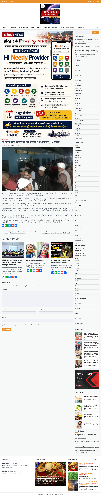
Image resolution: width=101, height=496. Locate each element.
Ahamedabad (78, 147)
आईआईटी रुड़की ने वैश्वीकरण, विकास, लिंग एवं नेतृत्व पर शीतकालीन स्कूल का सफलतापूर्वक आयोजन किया (12, 263)
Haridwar (77, 225)
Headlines (77, 233)
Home (4, 27)
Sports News (78, 303)
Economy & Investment (80, 200)
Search (95, 32)
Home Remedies (79, 240)
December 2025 (78, 83)
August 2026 (78, 63)
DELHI (76, 190)
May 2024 (77, 131)
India (76, 243)
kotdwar (77, 263)
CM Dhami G (78, 175)
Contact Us (80, 27)
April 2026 (77, 73)
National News (78, 278)
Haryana (77, 230)
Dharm (76, 195)
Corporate (77, 178)
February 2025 (78, 108)
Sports (61, 27)
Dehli (76, 185)
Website (4, 317)
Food (76, 210)
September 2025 (79, 90)
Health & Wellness (79, 238)
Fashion (39, 27)
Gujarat (76, 220)
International (78, 250)
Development (78, 193)
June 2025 (77, 98)
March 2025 (78, 105)
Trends (76, 313)
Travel (76, 311)
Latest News (78, 265)
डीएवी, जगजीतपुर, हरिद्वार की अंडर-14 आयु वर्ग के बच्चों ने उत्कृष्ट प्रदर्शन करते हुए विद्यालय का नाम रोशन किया (91, 335)
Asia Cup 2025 (78, 150)
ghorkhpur (77, 213)
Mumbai (77, 271)
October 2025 (78, 88)
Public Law (77, 286)
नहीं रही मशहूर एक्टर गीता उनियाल (35, 260)
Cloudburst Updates (79, 173)
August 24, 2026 (49, 483)
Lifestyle (77, 268)
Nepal (76, 281)
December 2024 (78, 113)
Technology (77, 308)
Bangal (76, 160)
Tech (76, 306)
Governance (78, 215)
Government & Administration (82, 218)
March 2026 (78, 75)
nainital (76, 273)
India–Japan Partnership (80, 245)
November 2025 (79, 85)
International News (79, 253)
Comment (5, 289)
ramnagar (77, 288)
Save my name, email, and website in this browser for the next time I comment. (25, 325)
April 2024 (77, 133)
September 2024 (79, 121)
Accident (77, 145)
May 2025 (77, 100)
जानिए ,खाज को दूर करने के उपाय (90, 423)
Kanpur (76, 258)
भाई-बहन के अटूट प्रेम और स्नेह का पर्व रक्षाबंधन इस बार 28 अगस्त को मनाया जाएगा (49, 480)
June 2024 (77, 128)
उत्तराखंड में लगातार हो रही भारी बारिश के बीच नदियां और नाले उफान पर (61, 262)
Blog (76, 170)
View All (96, 460)
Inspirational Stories (79, 248)
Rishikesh (77, 291)
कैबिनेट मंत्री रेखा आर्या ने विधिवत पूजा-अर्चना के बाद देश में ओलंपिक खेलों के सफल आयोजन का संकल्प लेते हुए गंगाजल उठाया (91, 345)
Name (4, 310)
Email (41, 310)
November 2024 (79, 116)
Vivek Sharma (6, 145)
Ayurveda (77, 155)
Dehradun (77, 188)
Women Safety (78, 326)
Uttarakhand (12, 27)
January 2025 (78, 110)
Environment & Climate (80, 208)
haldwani (77, 223)
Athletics (77, 152)
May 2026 (77, 70)
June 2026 (77, 68)
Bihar (76, 168)
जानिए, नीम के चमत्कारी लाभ (80, 44)
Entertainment (70, 27)
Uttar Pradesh (23, 27)
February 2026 (78, 78)
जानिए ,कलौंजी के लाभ (88, 414)
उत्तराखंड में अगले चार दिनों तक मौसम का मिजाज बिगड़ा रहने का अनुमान (88, 487)
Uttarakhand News (79, 321)
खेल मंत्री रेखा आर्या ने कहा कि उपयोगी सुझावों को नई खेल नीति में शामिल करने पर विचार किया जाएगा (91, 362)
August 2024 (78, 123)
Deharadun (77, 183)
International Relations (80, 255)
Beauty (76, 162)
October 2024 (78, 118)
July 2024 (77, 126)
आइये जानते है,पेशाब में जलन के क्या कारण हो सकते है (91, 397)
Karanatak (77, 260)
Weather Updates (79, 323)
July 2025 (77, 95)
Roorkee (77, 293)
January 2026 (78, 80)
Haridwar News (78, 228)
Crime (76, 180)
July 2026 (77, 65)
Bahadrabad (78, 157)
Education (47, 27)
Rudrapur (77, 296)
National (77, 276)
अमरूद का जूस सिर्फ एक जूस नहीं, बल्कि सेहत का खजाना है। (90, 405)
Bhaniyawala (78, 165)
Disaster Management (80, 198)
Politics (54, 27)
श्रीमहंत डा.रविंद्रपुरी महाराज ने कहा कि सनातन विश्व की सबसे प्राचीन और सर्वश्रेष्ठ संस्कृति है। (87, 55)
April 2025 (77, 103)
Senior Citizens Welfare (80, 298)
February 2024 (78, 138)
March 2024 (78, 136)
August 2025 (78, 93)
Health (32, 27)
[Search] (98, 27)
